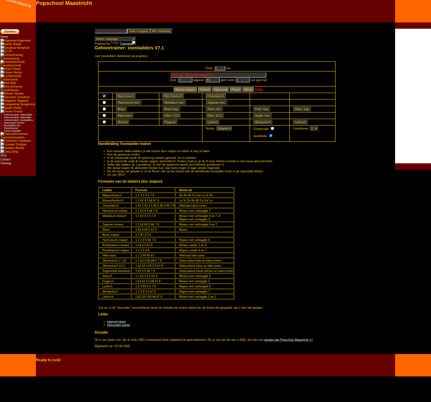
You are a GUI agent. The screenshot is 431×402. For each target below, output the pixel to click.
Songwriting (27, 104)
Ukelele (19, 148)
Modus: (211, 128)
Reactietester (11, 128)
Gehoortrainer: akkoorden (18, 114)
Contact (5, 159)
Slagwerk (22, 100)
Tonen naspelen (12, 130)
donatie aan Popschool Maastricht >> (288, 339)
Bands (17, 44)
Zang (14, 151)
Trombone (24, 140)
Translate (126, 43)
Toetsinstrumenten (12, 137)
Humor (17, 72)
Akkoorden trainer (118, 325)
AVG (3, 155)
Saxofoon (23, 97)
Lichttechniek (9, 79)
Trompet (20, 144)
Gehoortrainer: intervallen (17, 117)
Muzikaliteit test (12, 125)
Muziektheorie (9, 90)
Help (259, 89)
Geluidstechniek (10, 65)
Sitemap (5, 163)
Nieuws (18, 93)
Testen (17, 111)
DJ (10, 51)
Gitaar (16, 68)
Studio (17, 107)
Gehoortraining (9, 58)
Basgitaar (23, 47)
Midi (12, 83)
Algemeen (24, 40)
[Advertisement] (413, 96)
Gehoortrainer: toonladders (18, 120)
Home (4, 36)
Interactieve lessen (14, 122)
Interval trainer (116, 321)
